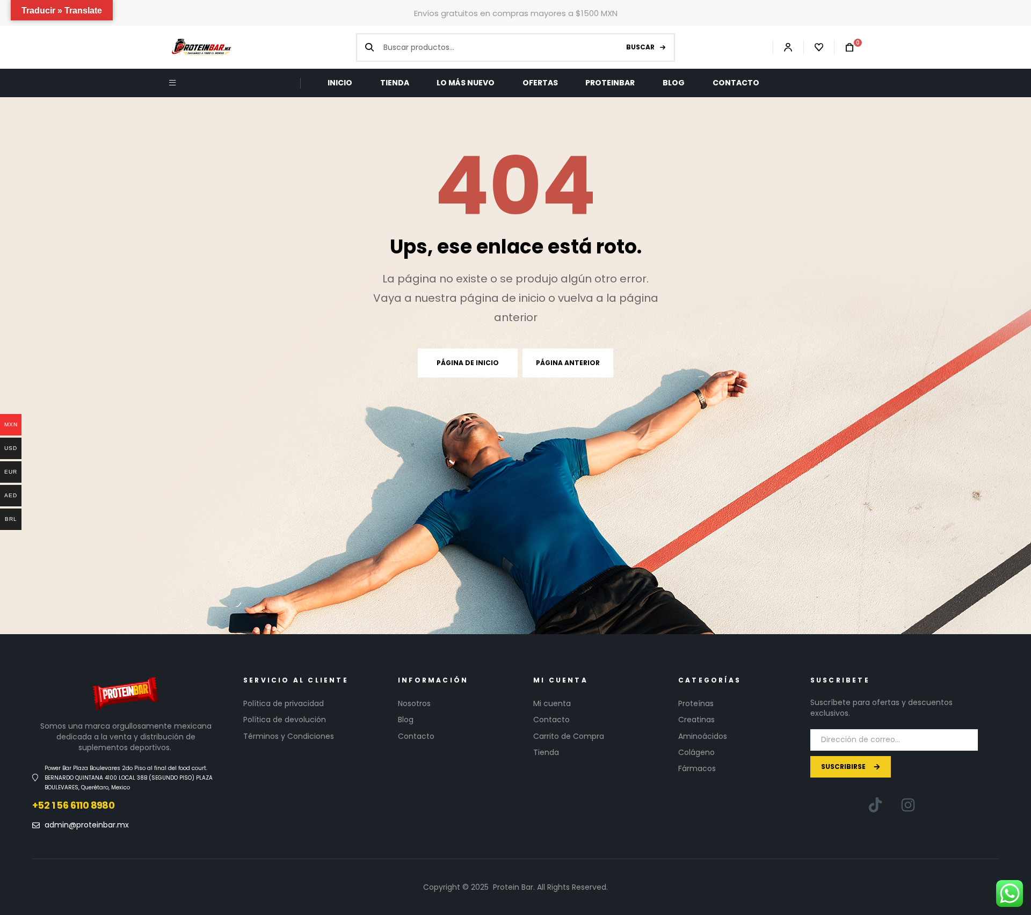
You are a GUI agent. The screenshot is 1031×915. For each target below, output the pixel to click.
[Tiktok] (875, 805)
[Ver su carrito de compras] (844, 47)
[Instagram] (908, 805)
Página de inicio (468, 362)
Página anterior (568, 362)
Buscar (640, 47)
